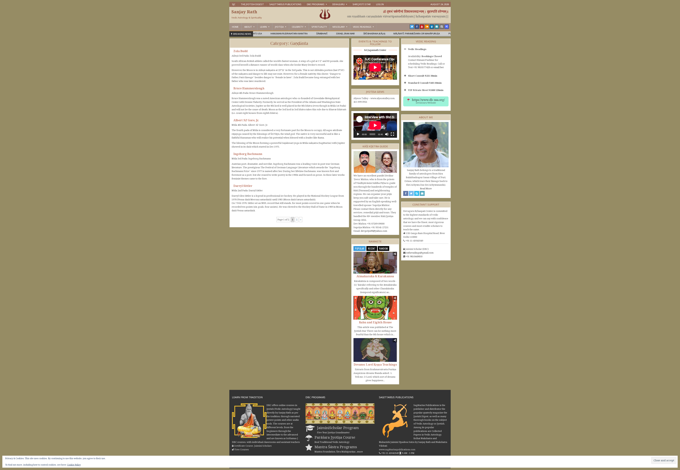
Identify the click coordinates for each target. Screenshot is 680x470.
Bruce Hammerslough (248, 88)
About (248, 26)
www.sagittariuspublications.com (397, 449)
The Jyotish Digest (252, 4)
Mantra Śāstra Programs (335, 446)
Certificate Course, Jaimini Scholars (253, 445)
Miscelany (339, 26)
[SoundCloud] (427, 26)
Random (383, 248)
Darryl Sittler (242, 186)
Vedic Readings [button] (417, 49)
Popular (359, 248)
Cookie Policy (74, 464)
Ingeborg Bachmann (247, 154)
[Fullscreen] (392, 134)
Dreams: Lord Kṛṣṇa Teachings (375, 364)
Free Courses (242, 449)
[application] (375, 125)
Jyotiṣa (279, 26)
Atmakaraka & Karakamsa (375, 276)
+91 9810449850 (414, 256)
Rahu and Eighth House (375, 322)
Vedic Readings (362, 26)
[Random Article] (446, 26)
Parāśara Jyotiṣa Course (334, 437)
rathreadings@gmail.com (420, 252)
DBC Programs (315, 4)
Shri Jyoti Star (362, 4)
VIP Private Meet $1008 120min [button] (425, 90)
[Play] (358, 134)
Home (235, 26)
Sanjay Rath (244, 12)
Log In (380, 4)
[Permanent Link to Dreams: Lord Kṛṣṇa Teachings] (375, 350)
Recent (372, 248)
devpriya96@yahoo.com (374, 230)
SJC (233, 4)
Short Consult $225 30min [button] (422, 75)
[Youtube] (422, 26)
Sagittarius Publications (285, 4)
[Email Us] (437, 26)
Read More (426, 188)
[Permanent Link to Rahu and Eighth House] (375, 308)
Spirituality (319, 26)
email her (439, 67)
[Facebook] (417, 26)
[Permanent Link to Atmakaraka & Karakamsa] (375, 263)
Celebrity (297, 26)
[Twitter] (412, 26)
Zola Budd (240, 51)
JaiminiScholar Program (338, 427)
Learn (263, 26)
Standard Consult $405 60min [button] (425, 82)
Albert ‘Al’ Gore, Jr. (246, 120)
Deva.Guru (338, 4)
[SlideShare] (432, 26)
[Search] (442, 26)
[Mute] (387, 134)
